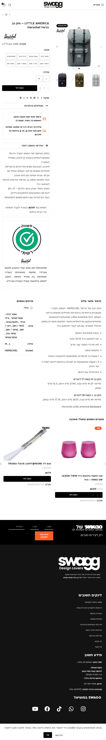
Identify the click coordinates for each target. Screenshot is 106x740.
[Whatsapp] (71, 709)
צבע (46, 49)
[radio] (45, 56)
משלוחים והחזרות (33, 105)
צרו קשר (98, 647)
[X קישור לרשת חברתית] (38, 98)
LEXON (99, 484)
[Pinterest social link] (31, 98)
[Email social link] (34, 98)
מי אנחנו (98, 641)
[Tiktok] (59, 709)
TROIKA (46, 468)
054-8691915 (85, 689)
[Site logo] (53, 4)
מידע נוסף (59, 735)
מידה (46, 72)
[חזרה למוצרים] (6, 14)
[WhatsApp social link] (24, 98)
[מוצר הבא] (3, 14)
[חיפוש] (9, 5)
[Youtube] (35, 709)
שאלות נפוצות (96, 619)
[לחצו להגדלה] (99, 66)
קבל (47, 735)
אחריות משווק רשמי (32, 145)
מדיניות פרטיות (95, 635)
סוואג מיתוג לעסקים (93, 602)
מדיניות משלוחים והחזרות (91, 624)
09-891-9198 (93, 684)
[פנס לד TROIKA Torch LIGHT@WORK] (27, 443)
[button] (101, 46)
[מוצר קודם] (9, 14)
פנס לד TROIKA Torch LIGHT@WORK (29, 463)
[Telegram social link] (20, 98)
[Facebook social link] (41, 98)
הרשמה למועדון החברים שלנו (89, 608)
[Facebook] (47, 709)
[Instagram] (83, 709)
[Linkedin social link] (27, 98)
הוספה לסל (20, 88)
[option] (79, 68)
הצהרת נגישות (96, 613)
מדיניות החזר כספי (94, 630)
